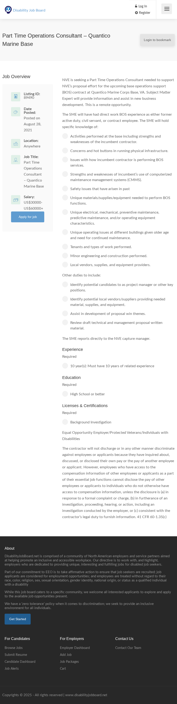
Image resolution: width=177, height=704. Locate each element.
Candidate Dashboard (20, 661)
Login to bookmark (157, 40)
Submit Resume (16, 655)
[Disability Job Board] (8, 7)
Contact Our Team (128, 648)
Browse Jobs (14, 648)
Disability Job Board (29, 10)
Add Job (66, 655)
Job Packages (69, 661)
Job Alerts (12, 668)
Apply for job (28, 217)
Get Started (17, 619)
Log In (142, 6)
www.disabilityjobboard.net (86, 695)
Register (144, 13)
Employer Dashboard (75, 648)
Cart (63, 668)
